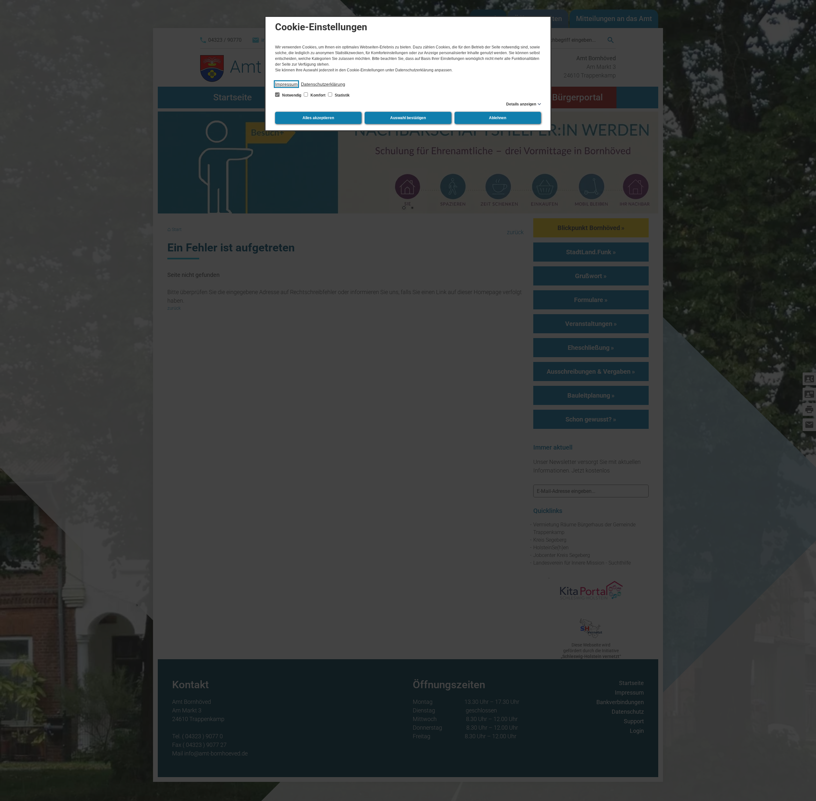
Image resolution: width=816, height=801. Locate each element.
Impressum (286, 84)
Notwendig (291, 95)
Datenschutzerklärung (323, 84)
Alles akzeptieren (318, 118)
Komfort (318, 95)
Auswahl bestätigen (408, 118)
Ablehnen (497, 118)
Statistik (342, 95)
